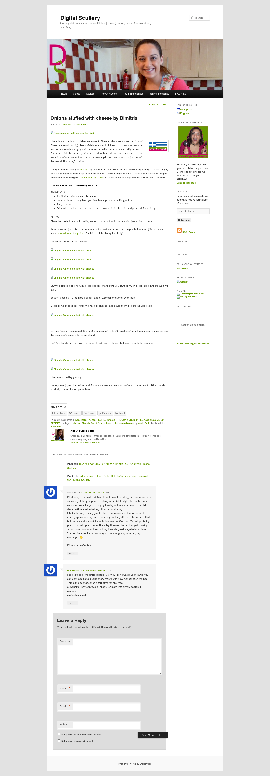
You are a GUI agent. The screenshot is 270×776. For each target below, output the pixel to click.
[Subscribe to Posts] (179, 232)
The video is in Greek (91, 177)
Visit (193, 343)
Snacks (111, 419)
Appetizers (81, 419)
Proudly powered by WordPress (135, 763)
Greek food (96, 423)
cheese (76, 423)
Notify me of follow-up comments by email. (82, 734)
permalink (56, 426)
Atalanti (84, 169)
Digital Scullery (80, 17)
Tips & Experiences (133, 93)
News (64, 93)
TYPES (139, 419)
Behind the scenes (159, 93)
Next (165, 104)
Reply (73, 553)
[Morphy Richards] (187, 296)
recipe (115, 423)
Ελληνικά (180, 93)
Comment (65, 641)
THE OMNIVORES (125, 419)
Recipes (90, 93)
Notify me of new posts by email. (77, 740)
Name (65, 688)
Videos (76, 93)
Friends (92, 419)
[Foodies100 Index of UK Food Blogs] (192, 293)
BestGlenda (73, 570)
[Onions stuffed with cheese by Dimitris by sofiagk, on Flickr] (74, 133)
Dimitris (86, 423)
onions (107, 423)
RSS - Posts (188, 232)
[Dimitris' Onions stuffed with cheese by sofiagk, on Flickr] (72, 250)
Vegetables (150, 419)
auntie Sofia (82, 124)
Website (64, 724)
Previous (152, 104)
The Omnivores (108, 93)
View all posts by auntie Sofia (86, 442)
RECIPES (101, 419)
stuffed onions (126, 423)
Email (65, 706)
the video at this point (70, 233)
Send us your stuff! (187, 182)
